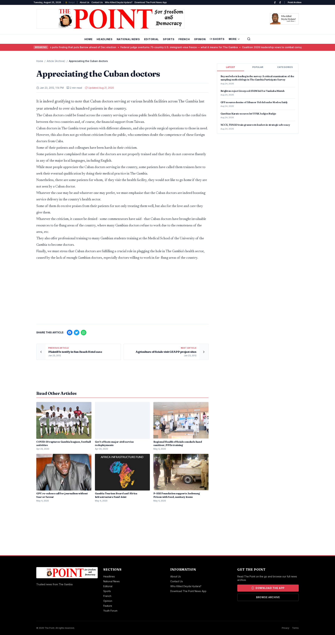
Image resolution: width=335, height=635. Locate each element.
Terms (295, 628)
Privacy (285, 628)
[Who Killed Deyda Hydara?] (284, 18)
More (233, 39)
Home (88, 39)
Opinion (200, 39)
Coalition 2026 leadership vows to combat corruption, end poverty (262, 47)
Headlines (104, 39)
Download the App (270, 587)
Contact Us (97, 2)
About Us (84, 2)
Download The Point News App (151, 2)
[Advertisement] (122, 293)
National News (128, 39)
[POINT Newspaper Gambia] (275, 2)
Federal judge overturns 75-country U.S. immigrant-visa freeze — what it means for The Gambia (158, 47)
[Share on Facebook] (69, 332)
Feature (107, 605)
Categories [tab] (285, 67)
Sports (168, 39)
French (184, 39)
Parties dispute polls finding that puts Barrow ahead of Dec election (54, 47)
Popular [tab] (257, 67)
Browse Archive (268, 597)
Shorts (218, 39)
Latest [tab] (230, 67)
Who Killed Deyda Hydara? (118, 2)
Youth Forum (110, 610)
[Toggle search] (249, 38)
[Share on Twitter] (76, 332)
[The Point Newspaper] (280, 2)
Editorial (151, 39)
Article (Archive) (56, 61)
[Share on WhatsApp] (83, 332)
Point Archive (295, 2)
